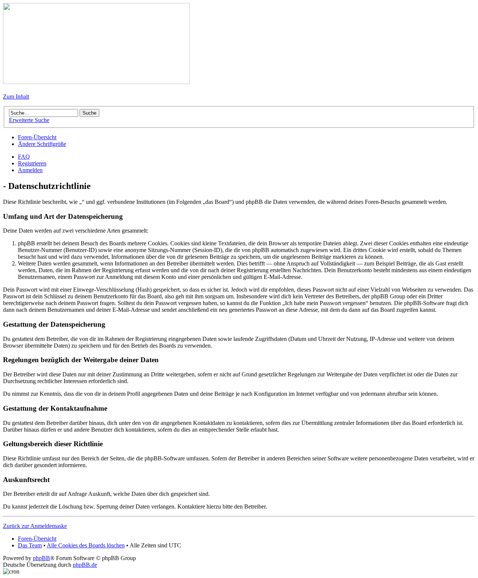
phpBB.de (85, 565)
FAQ (24, 156)
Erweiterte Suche (29, 120)
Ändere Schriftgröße (42, 144)
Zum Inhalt (16, 96)
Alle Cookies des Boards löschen (86, 545)
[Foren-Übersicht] (96, 82)
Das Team (30, 545)
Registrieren (32, 163)
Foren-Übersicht (37, 137)
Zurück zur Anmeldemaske (35, 526)
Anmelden (30, 170)
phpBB (41, 558)
